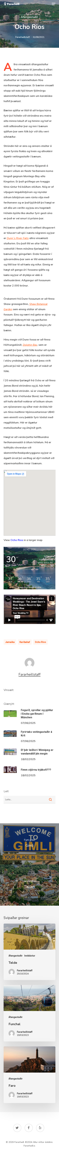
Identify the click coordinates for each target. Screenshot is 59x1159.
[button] (53, 4)
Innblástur (29, 955)
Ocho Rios (16, 540)
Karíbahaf (25, 642)
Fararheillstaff (22, 37)
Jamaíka (10, 642)
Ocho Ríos (40, 642)
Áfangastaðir (29, 17)
